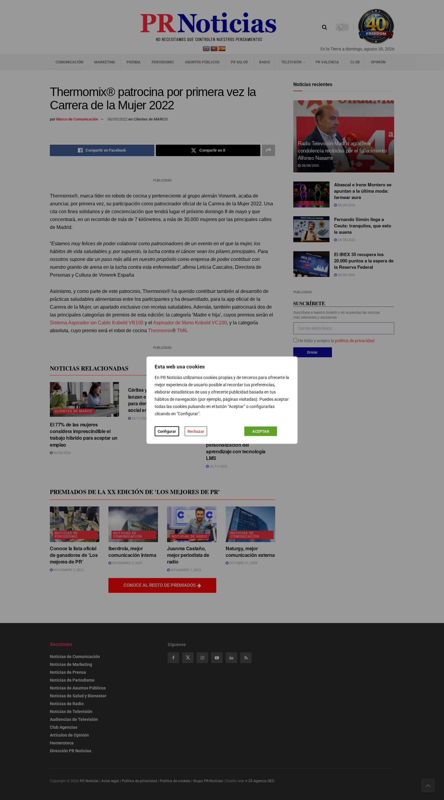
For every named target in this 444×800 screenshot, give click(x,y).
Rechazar (196, 431)
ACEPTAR (260, 431)
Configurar (167, 431)
